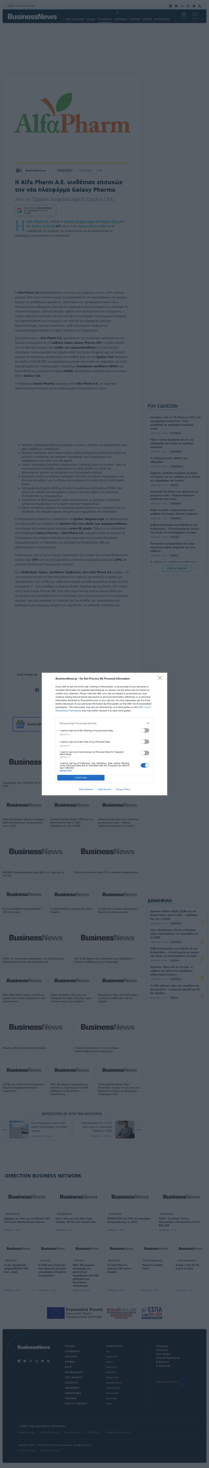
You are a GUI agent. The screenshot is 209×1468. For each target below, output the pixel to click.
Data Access (104, 789)
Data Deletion (86, 789)
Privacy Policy (123, 789)
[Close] (161, 679)
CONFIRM (81, 778)
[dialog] (104, 734)
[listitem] (104, 723)
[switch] (145, 730)
